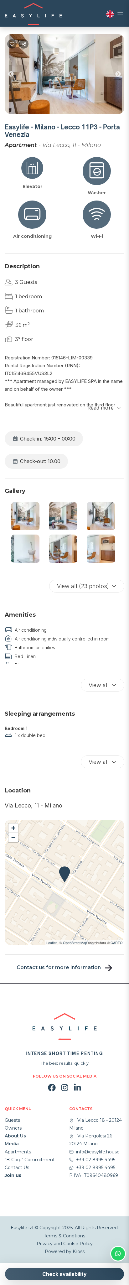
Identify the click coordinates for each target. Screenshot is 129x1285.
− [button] (13, 837)
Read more (100, 408)
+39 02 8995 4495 (95, 1159)
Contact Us (17, 1167)
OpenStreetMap (75, 942)
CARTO (117, 942)
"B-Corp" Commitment (30, 1159)
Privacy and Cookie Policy (65, 1243)
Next (122, 75)
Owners (13, 1128)
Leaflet (51, 942)
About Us (15, 1136)
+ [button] (13, 828)
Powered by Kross (65, 1251)
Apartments (18, 1152)
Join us (13, 1175)
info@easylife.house (98, 1152)
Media (12, 1144)
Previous (15, 75)
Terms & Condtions (64, 1236)
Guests (12, 1120)
